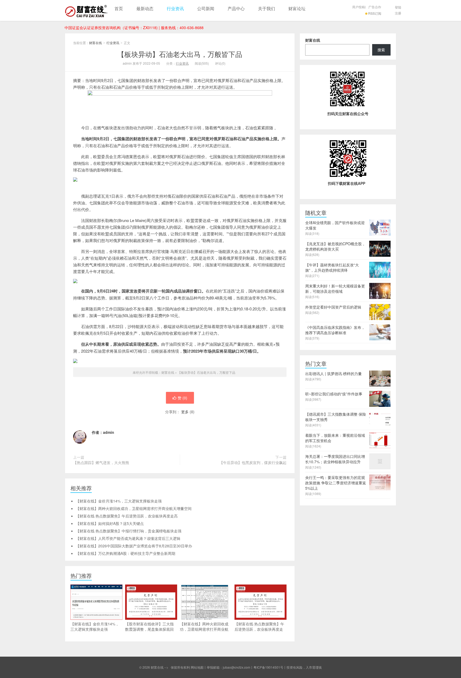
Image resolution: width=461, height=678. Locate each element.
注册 (398, 13)
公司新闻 (205, 8)
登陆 (398, 7)
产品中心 (236, 8)
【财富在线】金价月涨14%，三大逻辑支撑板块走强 (119, 501)
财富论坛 (296, 8)
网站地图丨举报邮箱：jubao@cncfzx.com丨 (222, 667)
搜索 (381, 49)
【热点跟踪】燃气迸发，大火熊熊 (101, 462)
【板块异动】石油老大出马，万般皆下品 (179, 54)
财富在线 (86, 10)
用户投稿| (359, 7)
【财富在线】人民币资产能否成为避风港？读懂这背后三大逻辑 (128, 538)
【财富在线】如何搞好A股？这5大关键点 (110, 523)
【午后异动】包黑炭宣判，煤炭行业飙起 (253, 462)
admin (108, 432)
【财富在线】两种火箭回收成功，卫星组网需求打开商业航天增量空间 (134, 508)
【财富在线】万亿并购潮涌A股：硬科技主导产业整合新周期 (125, 553)
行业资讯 (175, 8)
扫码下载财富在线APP (346, 183)
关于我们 (266, 8)
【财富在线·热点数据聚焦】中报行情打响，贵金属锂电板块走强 (128, 530)
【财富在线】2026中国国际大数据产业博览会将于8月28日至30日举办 (134, 545)
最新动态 (144, 8)
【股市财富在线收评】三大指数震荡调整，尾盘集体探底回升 (149, 629)
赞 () (182, 397)
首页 (118, 8)
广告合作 (374, 7)
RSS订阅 (374, 13)
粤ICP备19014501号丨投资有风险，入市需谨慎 (287, 667)
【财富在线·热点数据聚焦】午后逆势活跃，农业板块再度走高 (127, 516)
